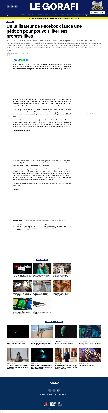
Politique (30, 15)
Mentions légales (63, 394)
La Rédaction (17, 55)
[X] (17, 60)
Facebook (26, 220)
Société (22, 15)
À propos (42, 394)
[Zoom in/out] (5, 411)
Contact (49, 394)
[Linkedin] (19, 60)
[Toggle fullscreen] (3, 411)
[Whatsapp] (22, 60)
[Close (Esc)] (0, 411)
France (47, 15)
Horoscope (76, 15)
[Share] (2, 411)
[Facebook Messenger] (25, 60)
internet (38, 220)
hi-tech (33, 220)
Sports (68, 15)
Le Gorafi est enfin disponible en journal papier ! (54, 18)
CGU (55, 394)
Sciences (61, 15)
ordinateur (46, 220)
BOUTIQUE (85, 15)
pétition (53, 220)
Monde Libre (38, 15)
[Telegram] (28, 60)
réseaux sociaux (62, 220)
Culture (54, 15)
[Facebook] (14, 60)
